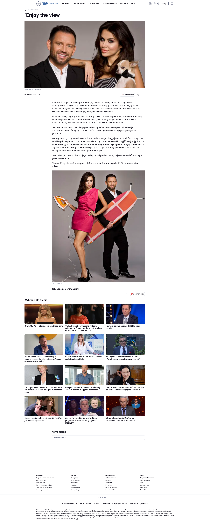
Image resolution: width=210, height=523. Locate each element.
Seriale (123, 3)
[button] (156, 3)
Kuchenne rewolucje (111, 487)
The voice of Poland (111, 490)
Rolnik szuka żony (41, 480)
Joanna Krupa (144, 485)
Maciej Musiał (144, 490)
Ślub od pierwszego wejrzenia (44, 485)
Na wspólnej (74, 478)
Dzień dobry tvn (40, 482)
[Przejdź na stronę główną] (38, 5)
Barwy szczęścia (75, 480)
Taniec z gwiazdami (42, 490)
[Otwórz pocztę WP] (150, 3)
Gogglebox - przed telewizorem (45, 478)
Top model (108, 482)
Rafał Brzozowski (145, 480)
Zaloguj (164, 3)
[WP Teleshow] (52, 3)
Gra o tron (74, 485)
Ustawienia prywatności (138, 504)
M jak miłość (74, 482)
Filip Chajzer (144, 487)
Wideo (133, 3)
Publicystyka (93, 3)
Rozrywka (66, 3)
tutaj (77, 518)
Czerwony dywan (110, 3)
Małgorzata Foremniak (147, 478)
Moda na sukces (75, 487)
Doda (141, 482)
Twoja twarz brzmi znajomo (44, 487)
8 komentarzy (128, 95)
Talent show (79, 3)
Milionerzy (108, 480)
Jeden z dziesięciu (110, 478)
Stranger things (75, 490)
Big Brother (108, 485)
